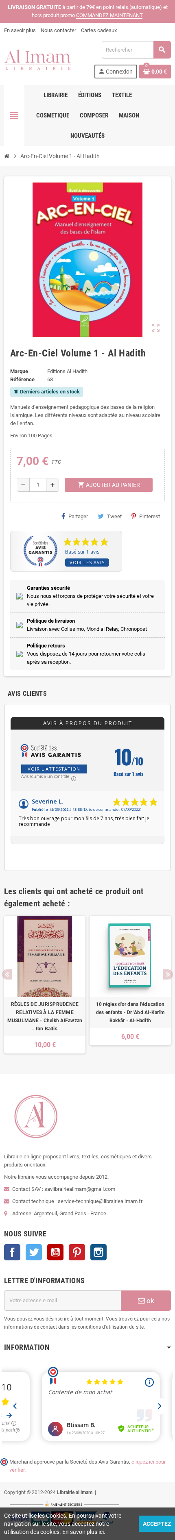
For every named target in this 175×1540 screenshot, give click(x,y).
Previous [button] (7, 974)
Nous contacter (58, 30)
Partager (78, 516)
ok (149, 1301)
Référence (22, 379)
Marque (19, 371)
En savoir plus (20, 30)
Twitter (34, 1252)
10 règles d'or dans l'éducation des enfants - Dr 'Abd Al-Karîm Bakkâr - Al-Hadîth (130, 1012)
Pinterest (149, 516)
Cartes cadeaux (99, 30)
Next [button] (168, 974)
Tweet (114, 516)
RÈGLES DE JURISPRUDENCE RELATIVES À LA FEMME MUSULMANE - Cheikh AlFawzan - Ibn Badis (44, 1016)
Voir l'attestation (54, 769)
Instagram (98, 1252)
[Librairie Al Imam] (37, 59)
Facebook (12, 1252)
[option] (45, 984)
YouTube (55, 1252)
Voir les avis (87, 562)
